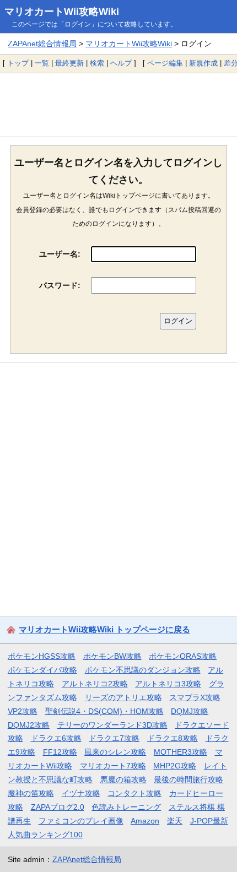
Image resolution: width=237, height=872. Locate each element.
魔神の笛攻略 (31, 793)
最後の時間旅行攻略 (188, 779)
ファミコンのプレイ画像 (81, 820)
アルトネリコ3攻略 (168, 683)
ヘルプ (121, 63)
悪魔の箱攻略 (123, 779)
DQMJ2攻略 (29, 725)
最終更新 (69, 63)
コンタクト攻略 (134, 793)
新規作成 (203, 63)
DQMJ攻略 (189, 711)
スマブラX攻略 (194, 697)
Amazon (145, 820)
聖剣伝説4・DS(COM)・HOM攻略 (104, 711)
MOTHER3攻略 (180, 752)
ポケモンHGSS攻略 (42, 656)
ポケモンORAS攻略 (183, 656)
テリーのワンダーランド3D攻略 (112, 725)
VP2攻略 (22, 711)
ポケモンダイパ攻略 (42, 669)
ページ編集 (165, 63)
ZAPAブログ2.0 (57, 807)
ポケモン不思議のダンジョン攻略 (143, 669)
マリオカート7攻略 (113, 765)
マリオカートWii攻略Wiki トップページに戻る (104, 629)
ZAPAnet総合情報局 (42, 43)
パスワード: (59, 285)
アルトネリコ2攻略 (95, 683)
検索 (97, 63)
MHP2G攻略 (174, 765)
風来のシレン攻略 (115, 752)
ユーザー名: (59, 254)
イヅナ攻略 (81, 793)
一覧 (42, 63)
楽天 (174, 820)
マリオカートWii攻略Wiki (61, 11)
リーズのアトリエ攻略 (123, 697)
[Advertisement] (118, 104)
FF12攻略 (60, 752)
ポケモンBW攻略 (112, 656)
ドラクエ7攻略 (114, 738)
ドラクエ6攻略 (56, 738)
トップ (18, 63)
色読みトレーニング (126, 807)
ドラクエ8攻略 (172, 738)
